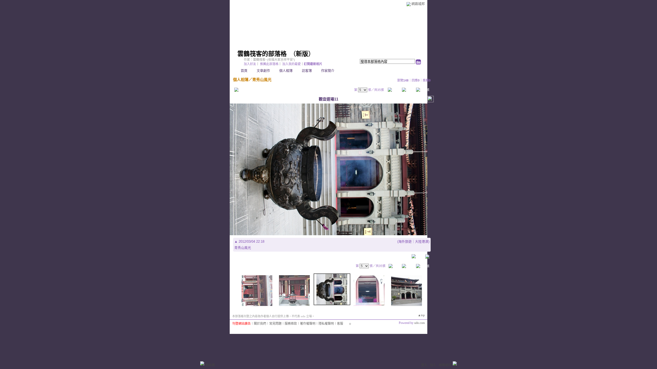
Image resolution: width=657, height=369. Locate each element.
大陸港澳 (421, 241)
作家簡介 (327, 71)
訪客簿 (307, 71)
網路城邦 (418, 4)
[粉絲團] (202, 363)
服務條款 (291, 323)
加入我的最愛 (291, 64)
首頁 (244, 71)
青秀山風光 (262, 79)
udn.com (419, 323)
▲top (421, 315)
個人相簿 (286, 71)
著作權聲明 (307, 323)
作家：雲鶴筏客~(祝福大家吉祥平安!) (269, 59)
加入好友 (250, 64)
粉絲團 (210, 365)
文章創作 (263, 71)
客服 (340, 323)
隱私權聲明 (326, 323)
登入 (424, 365)
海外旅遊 (405, 241)
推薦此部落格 (269, 64)
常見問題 (275, 323)
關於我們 (260, 323)
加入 (433, 365)
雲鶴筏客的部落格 (262, 53)
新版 (302, 53)
